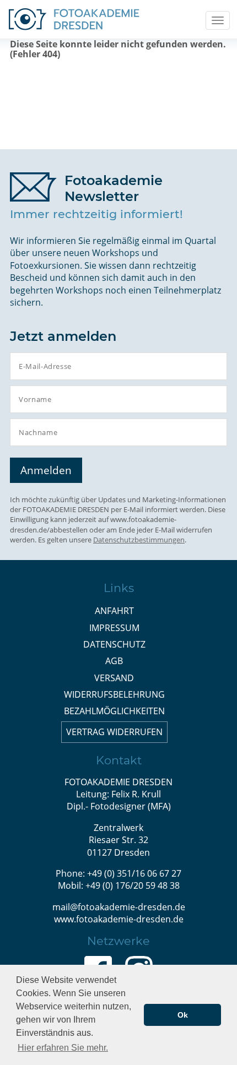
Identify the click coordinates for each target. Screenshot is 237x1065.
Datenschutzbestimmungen (139, 540)
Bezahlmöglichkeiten (114, 711)
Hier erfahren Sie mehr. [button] (63, 1047)
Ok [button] (182, 1014)
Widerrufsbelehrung (114, 694)
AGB (114, 661)
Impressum (114, 628)
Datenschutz (114, 644)
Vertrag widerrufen (114, 732)
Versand (114, 678)
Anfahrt (114, 611)
